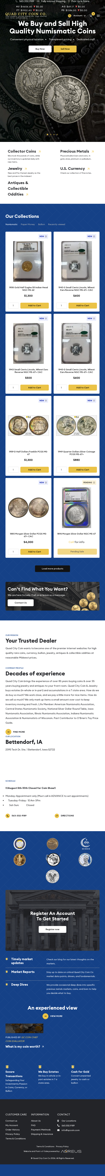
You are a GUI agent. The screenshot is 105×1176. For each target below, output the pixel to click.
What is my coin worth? (22, 1046)
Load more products (52, 568)
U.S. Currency (72, 168)
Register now (52, 929)
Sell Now (65, 48)
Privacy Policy (12, 1134)
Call (71, 542)
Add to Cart (34, 305)
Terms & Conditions (15, 1138)
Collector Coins (22, 151)
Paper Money (28, 224)
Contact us (11, 1120)
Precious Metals (74, 151)
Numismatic (11, 224)
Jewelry (15, 168)
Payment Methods (41, 1129)
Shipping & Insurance (42, 1134)
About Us (36, 1120)
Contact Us (21, 602)
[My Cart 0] (91, 16)
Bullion (41, 224)
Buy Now (40, 48)
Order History (12, 1129)
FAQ (33, 1125)
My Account (11, 1125)
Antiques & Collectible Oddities (18, 188)
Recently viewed (56, 224)
